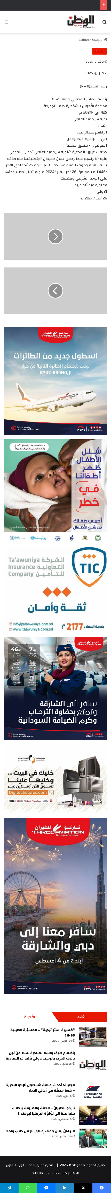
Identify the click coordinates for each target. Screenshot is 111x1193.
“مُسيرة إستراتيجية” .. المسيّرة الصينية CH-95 (42, 1033)
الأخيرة (29, 1016)
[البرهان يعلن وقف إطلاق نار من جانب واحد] (93, 1138)
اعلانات (84, 40)
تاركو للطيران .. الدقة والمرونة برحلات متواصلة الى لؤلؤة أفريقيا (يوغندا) (43, 1111)
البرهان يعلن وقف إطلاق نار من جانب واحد (40, 1131)
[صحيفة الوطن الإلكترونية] (80, 22)
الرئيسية (98, 40)
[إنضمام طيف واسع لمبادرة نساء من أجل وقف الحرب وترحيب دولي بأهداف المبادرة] (93, 1064)
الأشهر (81, 1016)
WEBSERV (39, 1173)
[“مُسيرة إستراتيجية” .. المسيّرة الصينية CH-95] (93, 1037)
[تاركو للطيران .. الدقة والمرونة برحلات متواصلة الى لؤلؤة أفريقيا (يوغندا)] (93, 1115)
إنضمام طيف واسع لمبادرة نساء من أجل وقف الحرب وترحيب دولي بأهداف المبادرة (40, 1056)
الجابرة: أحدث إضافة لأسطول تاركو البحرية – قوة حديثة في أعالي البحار (40, 1088)
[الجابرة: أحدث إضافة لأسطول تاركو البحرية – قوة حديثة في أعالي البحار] (93, 1092)
